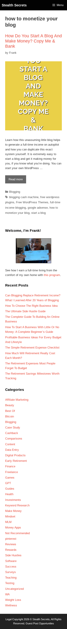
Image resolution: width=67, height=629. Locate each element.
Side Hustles (13, 555)
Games (9, 477)
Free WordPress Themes (32, 202)
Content (10, 444)
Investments (13, 500)
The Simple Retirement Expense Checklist (32, 347)
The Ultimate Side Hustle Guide (25, 311)
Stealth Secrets (14, 5)
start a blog (38, 213)
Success (10, 566)
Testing (9, 583)
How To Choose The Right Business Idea (31, 305)
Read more (14, 180)
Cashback (11, 433)
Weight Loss (13, 600)
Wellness (11, 605)
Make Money (13, 511)
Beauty (9, 405)
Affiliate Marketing (16, 399)
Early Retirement (16, 461)
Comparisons (13, 438)
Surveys (10, 572)
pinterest (10, 538)
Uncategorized (14, 588)
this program (52, 275)
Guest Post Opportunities (40, 623)
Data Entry (12, 449)
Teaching (10, 577)
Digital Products (15, 455)
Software (10, 561)
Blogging (14, 191)
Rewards (10, 549)
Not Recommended (17, 533)
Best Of (10, 411)
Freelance (11, 472)
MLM (8, 522)
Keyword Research (17, 505)
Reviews (10, 544)
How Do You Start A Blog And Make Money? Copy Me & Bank (33, 41)
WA (7, 594)
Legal (8, 619)
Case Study (12, 427)
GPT (8, 483)
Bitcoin (9, 416)
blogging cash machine (23, 197)
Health (9, 494)
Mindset (10, 516)
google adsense (38, 207)
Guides (9, 488)
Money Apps (13, 527)
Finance (10, 466)
